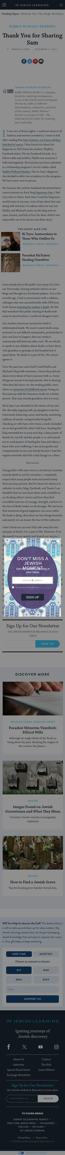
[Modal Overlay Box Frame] (32, 577)
